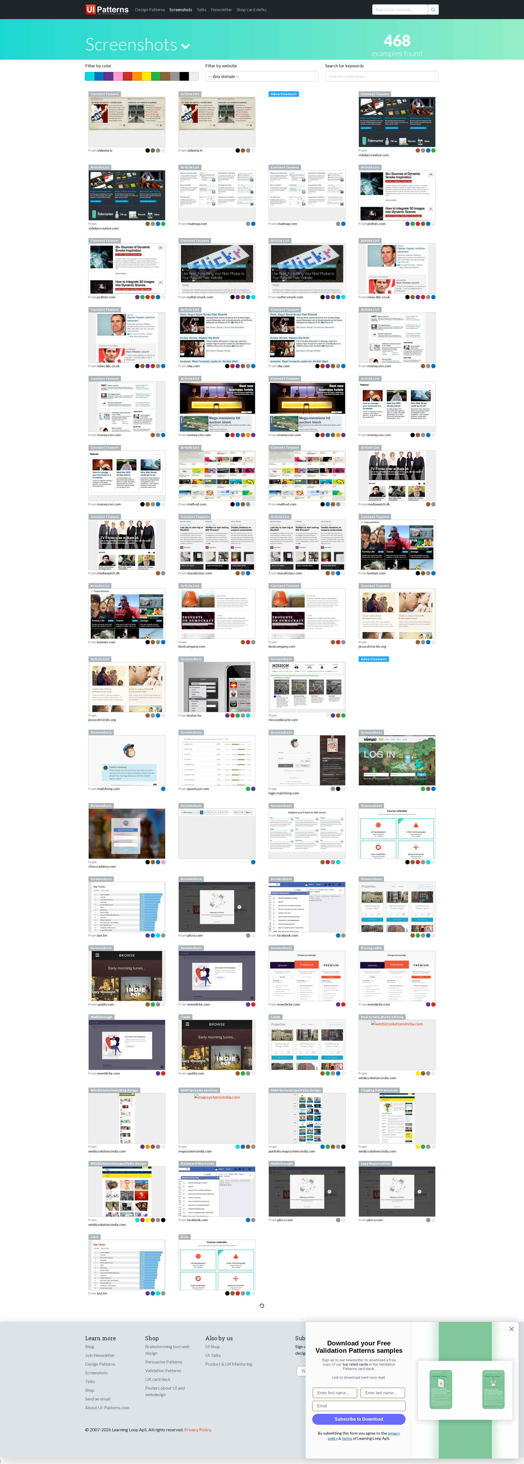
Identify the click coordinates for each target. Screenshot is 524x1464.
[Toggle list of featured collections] (185, 46)
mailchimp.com (108, 789)
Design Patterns (100, 1363)
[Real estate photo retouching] (397, 1023)
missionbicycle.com (283, 720)
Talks (201, 9)
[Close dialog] (511, 1329)
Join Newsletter (100, 1355)
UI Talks (213, 1355)
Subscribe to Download (359, 1419)
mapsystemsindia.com (195, 1151)
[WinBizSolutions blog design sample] (127, 1133)
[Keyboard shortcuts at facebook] (217, 1194)
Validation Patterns (163, 1370)
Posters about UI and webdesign (165, 1391)
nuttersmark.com (200, 297)
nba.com (193, 366)
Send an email (97, 1398)
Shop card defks (252, 9)
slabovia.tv (104, 150)
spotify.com (105, 1004)
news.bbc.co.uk (378, 297)
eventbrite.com (198, 1004)
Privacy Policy (197, 1429)
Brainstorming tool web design (167, 1350)
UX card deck (158, 1379)
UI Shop (212, 1346)
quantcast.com (198, 789)
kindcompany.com (191, 646)
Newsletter (221, 9)
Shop (89, 1390)
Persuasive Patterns (163, 1361)
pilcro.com (195, 935)
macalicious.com (199, 573)
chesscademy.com (102, 866)
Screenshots (180, 9)
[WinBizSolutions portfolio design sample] (126, 1206)
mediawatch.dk (378, 504)
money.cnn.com (379, 366)
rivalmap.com (197, 224)
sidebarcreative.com (374, 155)
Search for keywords (344, 65)
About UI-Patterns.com (107, 1407)
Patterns (150, 9)
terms (347, 1438)
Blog (89, 1346)
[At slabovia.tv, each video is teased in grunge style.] (127, 113)
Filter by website (221, 65)
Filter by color (98, 65)
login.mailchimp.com (284, 793)
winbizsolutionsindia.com (377, 1078)
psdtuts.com (376, 224)
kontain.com (376, 573)
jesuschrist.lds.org (372, 646)
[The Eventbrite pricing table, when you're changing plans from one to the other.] (397, 984)
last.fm (102, 935)
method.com (196, 504)
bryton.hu (194, 715)
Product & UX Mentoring (228, 1363)
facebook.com (287, 935)
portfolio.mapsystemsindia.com (292, 1151)
